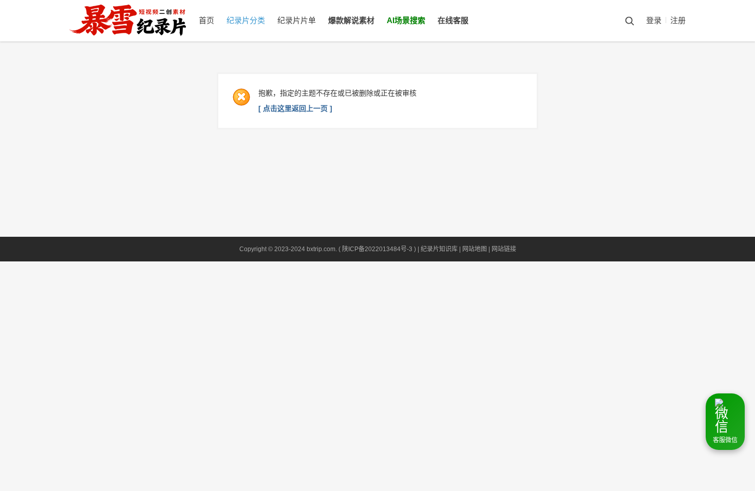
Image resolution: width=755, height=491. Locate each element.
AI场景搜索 (406, 20)
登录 (654, 20)
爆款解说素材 (351, 20)
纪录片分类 (245, 20)
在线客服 (453, 20)
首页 (206, 20)
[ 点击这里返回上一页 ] (295, 108)
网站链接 (504, 249)
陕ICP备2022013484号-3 (377, 249)
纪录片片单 (296, 20)
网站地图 (474, 249)
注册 (678, 20)
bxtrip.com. (322, 249)
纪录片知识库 (439, 249)
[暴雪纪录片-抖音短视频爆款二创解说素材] (137, 39)
